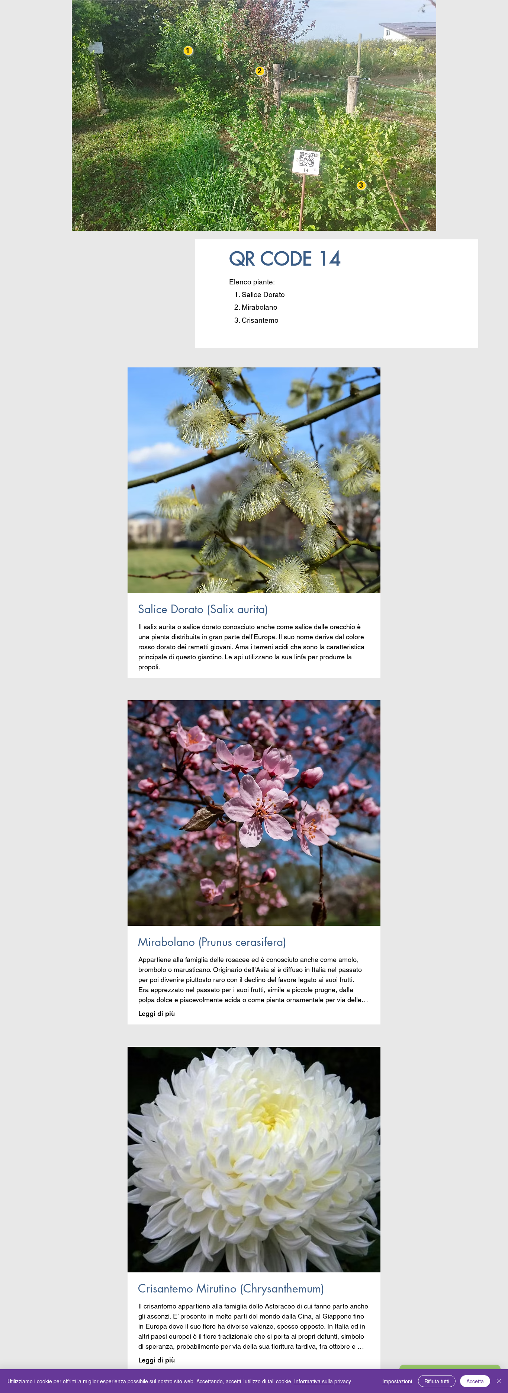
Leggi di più (156, 1013)
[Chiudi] (499, 1381)
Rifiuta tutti (436, 1381)
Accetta (475, 1381)
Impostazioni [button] (397, 1381)
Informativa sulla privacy (322, 1381)
